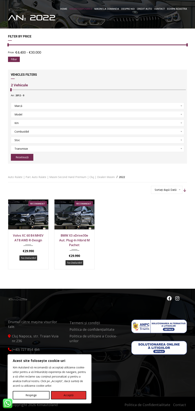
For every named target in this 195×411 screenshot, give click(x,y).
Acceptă (69, 395)
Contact (179, 404)
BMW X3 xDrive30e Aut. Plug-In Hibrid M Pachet (74, 240)
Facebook (170, 298)
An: (12, 95)
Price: (11, 52)
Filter (14, 59)
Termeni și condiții (85, 322)
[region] (49, 378)
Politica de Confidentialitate (147, 404)
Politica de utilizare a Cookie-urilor (93, 338)
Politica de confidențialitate (92, 329)
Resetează (22, 157)
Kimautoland (47, 404)
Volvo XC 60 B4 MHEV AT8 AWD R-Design (28, 237)
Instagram (177, 298)
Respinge (31, 395)
